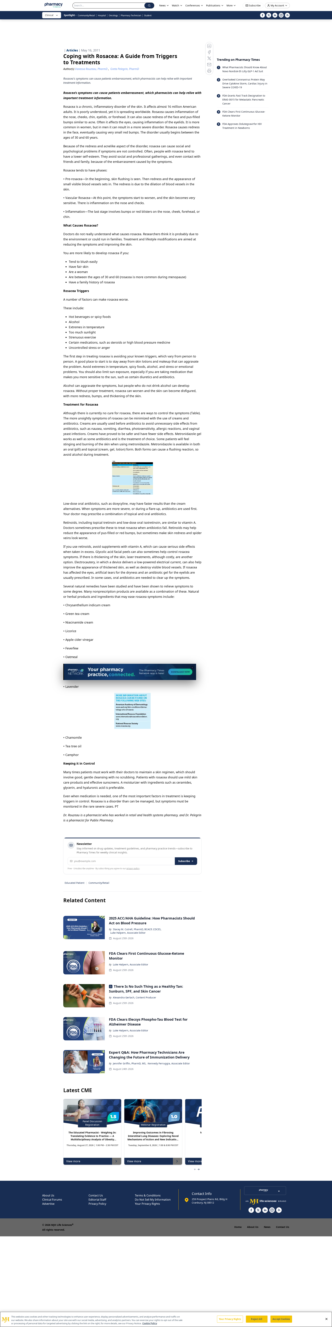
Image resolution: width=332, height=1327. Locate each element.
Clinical (49, 15)
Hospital (102, 15)
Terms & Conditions (148, 1195)
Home (238, 1227)
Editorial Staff (97, 1199)
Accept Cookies (281, 1318)
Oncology (113, 15)
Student (147, 15)
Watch (175, 5)
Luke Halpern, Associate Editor (128, 932)
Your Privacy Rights (147, 1204)
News (267, 1227)
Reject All (256, 1318)
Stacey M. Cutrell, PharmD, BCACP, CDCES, (137, 929)
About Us (48, 1195)
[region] (166, 1319)
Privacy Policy (97, 1204)
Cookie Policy (149, 1323)
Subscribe (184, 861)
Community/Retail (86, 15)
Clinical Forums (52, 1199)
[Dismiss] (192, 667)
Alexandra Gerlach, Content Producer (134, 997)
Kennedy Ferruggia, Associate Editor (169, 1063)
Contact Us (96, 1195)
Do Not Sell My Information (153, 1199)
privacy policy (132, 868)
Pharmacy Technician (131, 15)
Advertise (48, 1204)
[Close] (326, 1319)
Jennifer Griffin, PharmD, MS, (129, 1063)
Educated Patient (74, 882)
